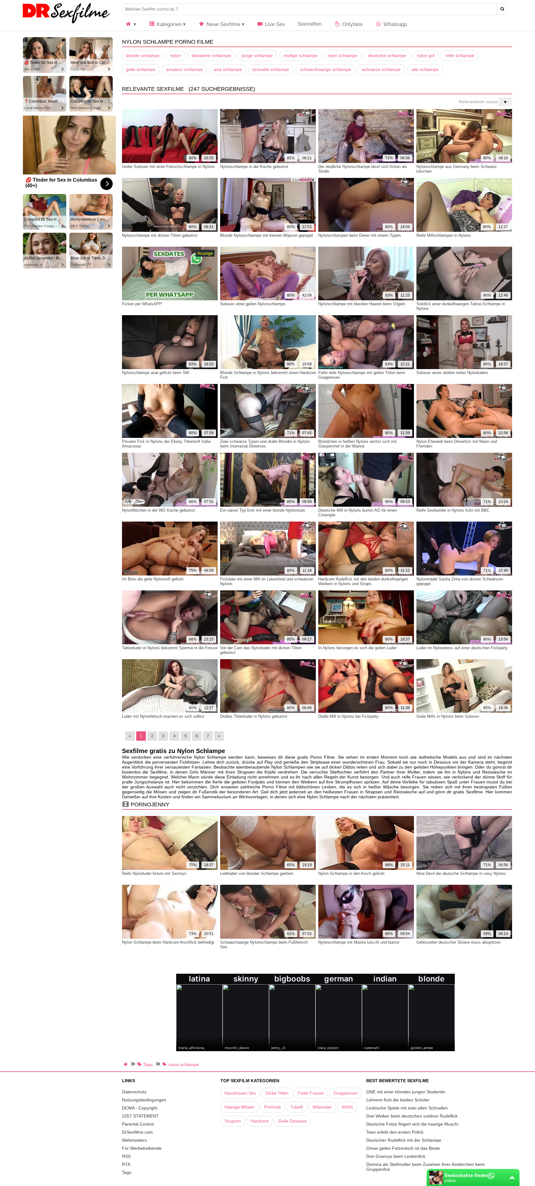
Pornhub (272, 1106)
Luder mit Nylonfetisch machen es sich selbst (163, 716)
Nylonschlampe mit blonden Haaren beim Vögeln (361, 304)
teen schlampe (342, 55)
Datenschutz (134, 1091)
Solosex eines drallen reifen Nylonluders (452, 372)
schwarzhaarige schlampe (325, 69)
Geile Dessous (292, 1120)
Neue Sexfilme (222, 24)
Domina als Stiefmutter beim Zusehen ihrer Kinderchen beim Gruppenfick (425, 1167)
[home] (126, 1064)
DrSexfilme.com (137, 1132)
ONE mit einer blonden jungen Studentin (405, 1091)
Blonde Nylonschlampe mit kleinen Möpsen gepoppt (266, 235)
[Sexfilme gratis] (66, 23)
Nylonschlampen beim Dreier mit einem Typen (359, 235)
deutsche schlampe (387, 55)
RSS (126, 1156)
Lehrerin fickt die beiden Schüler (397, 1099)
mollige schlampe (301, 55)
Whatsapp (394, 24)
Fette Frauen (311, 1093)
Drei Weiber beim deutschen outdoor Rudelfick (412, 1115)
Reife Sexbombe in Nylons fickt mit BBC (452, 510)
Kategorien (168, 24)
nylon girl (426, 55)
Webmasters (134, 1140)
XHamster (322, 1106)
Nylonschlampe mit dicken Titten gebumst (160, 235)
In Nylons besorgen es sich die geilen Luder (357, 648)
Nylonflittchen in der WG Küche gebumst (158, 510)
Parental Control (138, 1124)
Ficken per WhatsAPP (142, 304)
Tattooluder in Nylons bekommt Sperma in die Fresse (169, 648)
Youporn (232, 1120)
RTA (126, 1164)
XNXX (347, 1106)
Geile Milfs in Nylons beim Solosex (447, 716)
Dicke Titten (277, 1093)
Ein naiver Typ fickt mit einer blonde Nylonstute (262, 510)
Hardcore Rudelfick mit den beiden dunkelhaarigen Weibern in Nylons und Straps (363, 581)
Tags (126, 1172)
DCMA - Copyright (139, 1107)
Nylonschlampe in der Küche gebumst (254, 166)
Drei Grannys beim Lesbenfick (395, 1156)
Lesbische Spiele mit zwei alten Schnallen (407, 1107)
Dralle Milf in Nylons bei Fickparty (348, 716)
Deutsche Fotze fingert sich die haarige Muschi (412, 1124)
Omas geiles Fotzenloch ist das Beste (403, 1148)
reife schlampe (460, 55)
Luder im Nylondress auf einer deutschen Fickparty (462, 648)
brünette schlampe (271, 69)
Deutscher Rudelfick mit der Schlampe (403, 1140)
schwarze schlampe (381, 69)
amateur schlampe (184, 69)
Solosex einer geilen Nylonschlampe (252, 304)
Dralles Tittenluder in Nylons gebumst (253, 716)
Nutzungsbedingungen (144, 1099)
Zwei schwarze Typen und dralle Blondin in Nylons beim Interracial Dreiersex (265, 443)
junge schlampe (257, 55)
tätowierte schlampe (211, 55)
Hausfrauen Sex (240, 1093)
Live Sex (274, 24)
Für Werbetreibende (142, 1148)
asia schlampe (228, 69)
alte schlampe (425, 69)
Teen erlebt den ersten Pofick (395, 1132)
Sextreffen (309, 24)
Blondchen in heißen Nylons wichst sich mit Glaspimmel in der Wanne (357, 443)
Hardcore (259, 1120)
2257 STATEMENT (140, 1115)
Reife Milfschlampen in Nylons (443, 235)
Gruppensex (345, 1093)
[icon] (130, 24)
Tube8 (296, 1106)
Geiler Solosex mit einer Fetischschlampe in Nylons (168, 166)
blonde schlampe (142, 55)
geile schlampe (140, 69)
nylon (175, 55)
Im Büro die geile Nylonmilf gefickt (153, 579)
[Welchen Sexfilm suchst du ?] (502, 9)
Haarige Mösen (239, 1106)
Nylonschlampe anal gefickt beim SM (155, 372)
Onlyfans (352, 24)
